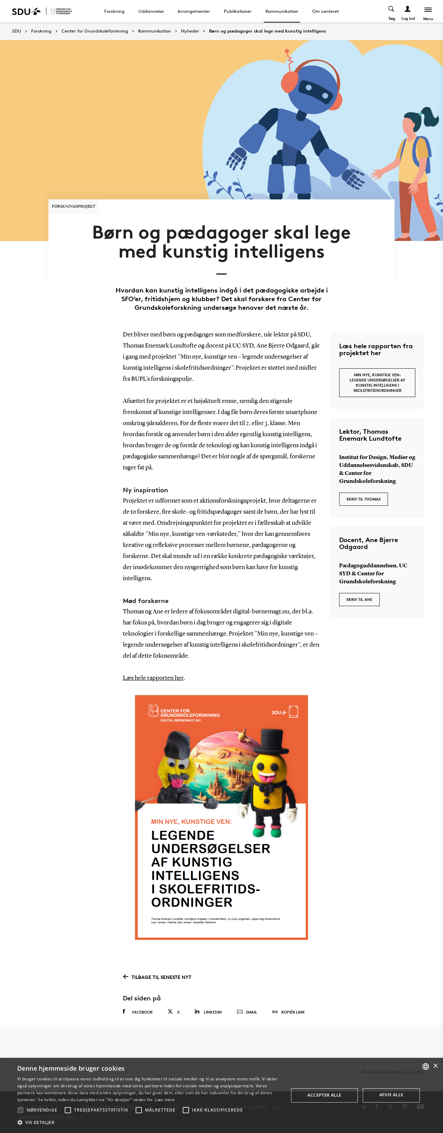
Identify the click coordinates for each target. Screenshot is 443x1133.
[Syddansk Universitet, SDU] (26, 11)
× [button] (435, 1066)
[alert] (221, 1095)
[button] (20, 1110)
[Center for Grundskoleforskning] (61, 11)
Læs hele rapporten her (153, 678)
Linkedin (213, 1012)
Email (251, 1012)
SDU (16, 31)
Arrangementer (194, 11)
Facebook (142, 1012)
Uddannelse (151, 11)
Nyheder (190, 31)
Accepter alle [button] (324, 1095)
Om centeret (325, 11)
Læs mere (165, 1100)
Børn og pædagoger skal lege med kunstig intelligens (267, 31)
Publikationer (238, 11)
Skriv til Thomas (363, 499)
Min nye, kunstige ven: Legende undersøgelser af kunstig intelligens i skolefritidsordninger (377, 382)
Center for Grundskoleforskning (95, 31)
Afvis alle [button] (391, 1095)
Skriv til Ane (359, 599)
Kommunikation (281, 11)
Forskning (114, 11)
